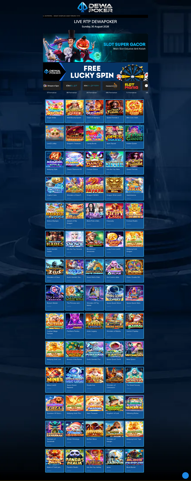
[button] (146, 85)
